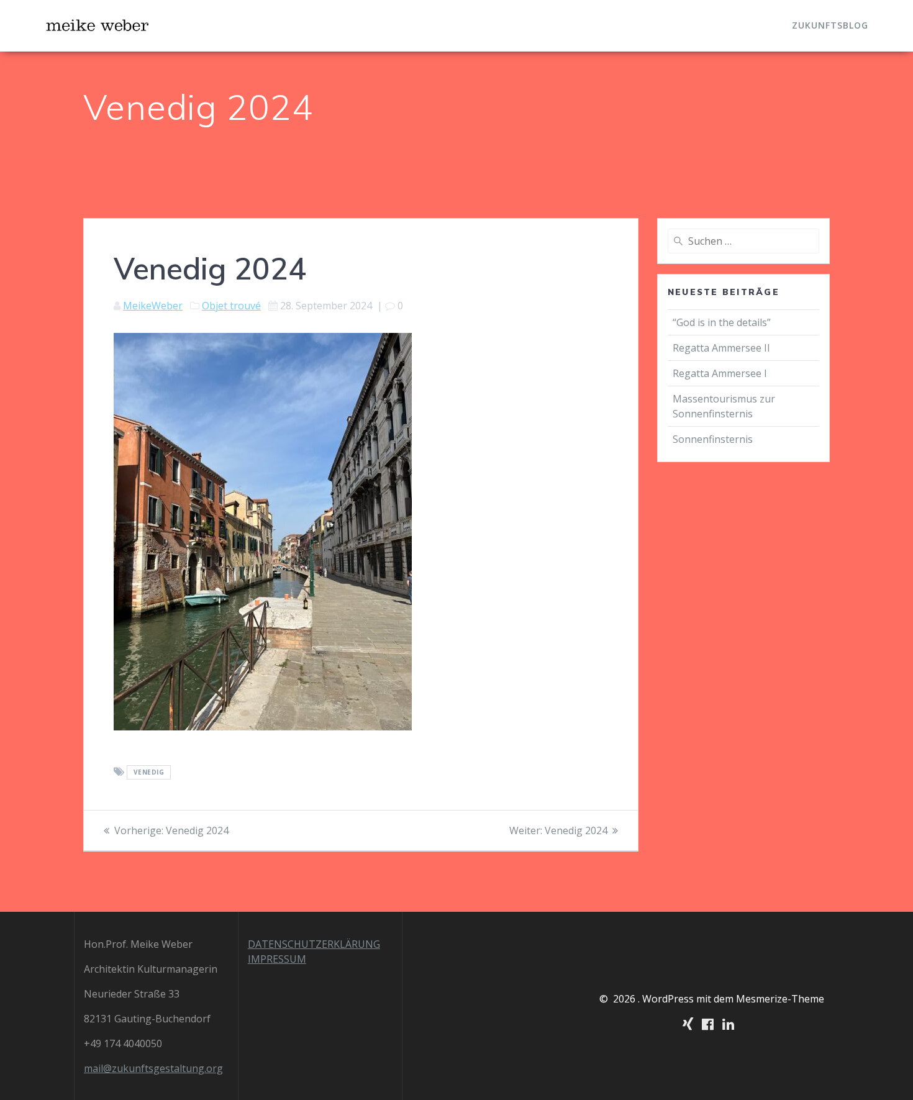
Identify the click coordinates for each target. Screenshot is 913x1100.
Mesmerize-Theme (780, 999)
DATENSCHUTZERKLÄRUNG (314, 944)
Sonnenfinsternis (713, 439)
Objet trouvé (231, 305)
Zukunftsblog (830, 25)
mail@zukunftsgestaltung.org (153, 1068)
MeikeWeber (153, 305)
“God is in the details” (723, 322)
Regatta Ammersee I (720, 373)
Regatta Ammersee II (721, 348)
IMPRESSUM (277, 959)
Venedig (149, 772)
